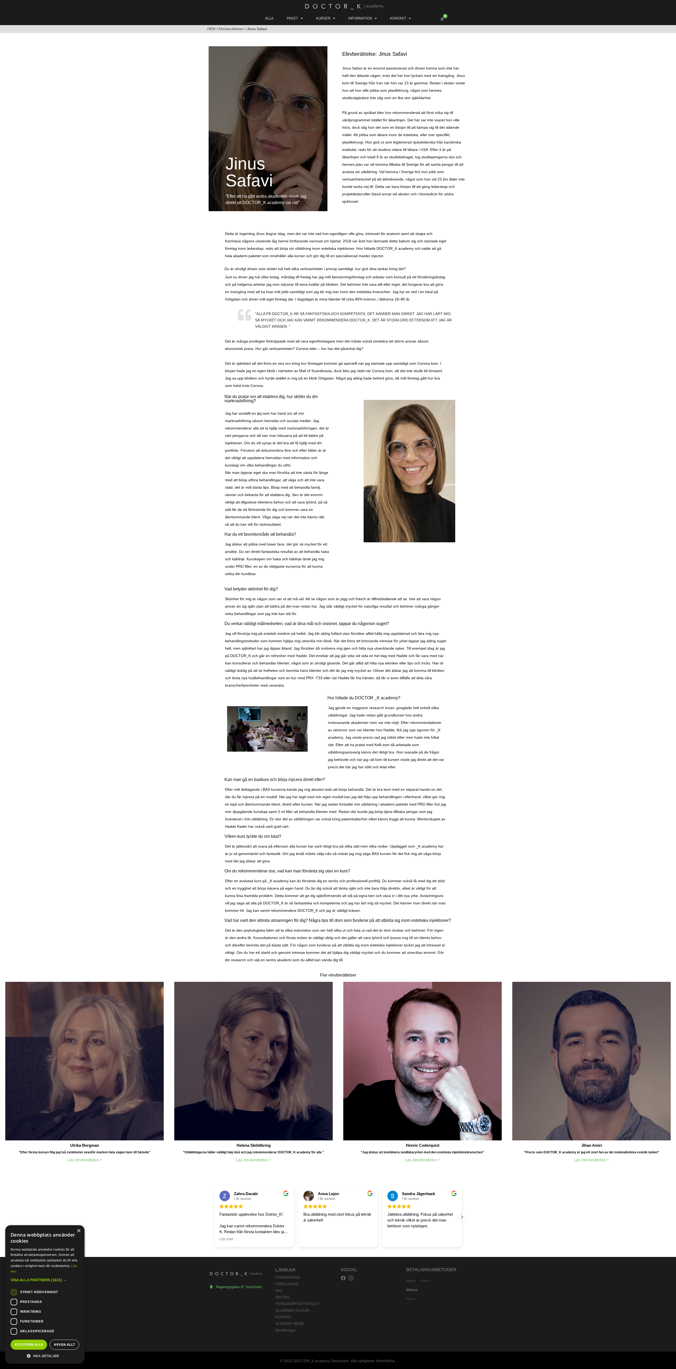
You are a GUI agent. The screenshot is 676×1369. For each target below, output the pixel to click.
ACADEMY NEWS (289, 1324)
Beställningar (285, 1330)
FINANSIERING (287, 1277)
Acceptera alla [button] (29, 1344)
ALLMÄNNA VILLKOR (292, 1310)
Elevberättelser (231, 29)
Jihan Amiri (591, 1145)
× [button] (79, 1231)
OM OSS (282, 1297)
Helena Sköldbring (254, 1145)
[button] (440, 19)
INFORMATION (360, 18)
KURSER (323, 18)
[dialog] (44, 1294)
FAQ (278, 1291)
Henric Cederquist (422, 1145)
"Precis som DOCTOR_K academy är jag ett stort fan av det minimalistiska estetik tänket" (591, 1152)
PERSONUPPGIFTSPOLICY (297, 1304)
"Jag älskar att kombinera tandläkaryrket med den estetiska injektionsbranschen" (422, 1152)
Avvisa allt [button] (64, 1344)
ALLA (269, 18)
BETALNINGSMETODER (431, 1269)
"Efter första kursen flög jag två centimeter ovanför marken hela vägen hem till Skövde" (85, 1152)
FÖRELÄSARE (287, 1284)
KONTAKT (398, 18)
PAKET (292, 18)
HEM (211, 29)
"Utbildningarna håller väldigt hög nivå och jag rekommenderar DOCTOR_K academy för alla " (253, 1152)
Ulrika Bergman (84, 1145)
